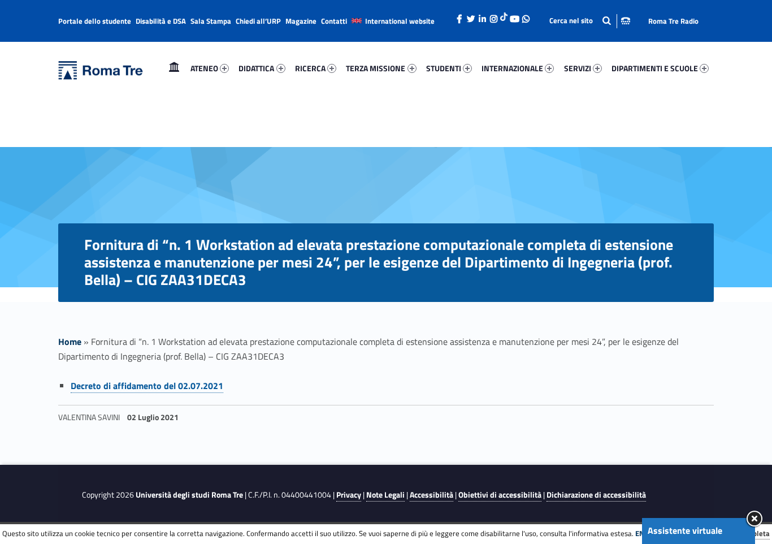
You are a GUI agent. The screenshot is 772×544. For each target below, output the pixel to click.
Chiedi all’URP (258, 21)
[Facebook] (459, 16)
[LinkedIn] (482, 16)
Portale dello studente (94, 21)
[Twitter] (471, 16)
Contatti (334, 21)
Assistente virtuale (685, 530)
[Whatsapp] (526, 16)
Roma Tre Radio (673, 21)
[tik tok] (504, 15)
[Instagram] (493, 16)
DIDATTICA (256, 68)
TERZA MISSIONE (375, 68)
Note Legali (385, 495)
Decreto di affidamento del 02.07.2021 (147, 385)
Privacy (348, 495)
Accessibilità (431, 495)
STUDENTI (443, 68)
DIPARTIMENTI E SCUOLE (654, 68)
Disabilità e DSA (161, 21)
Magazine (300, 21)
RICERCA (310, 68)
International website (400, 21)
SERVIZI (577, 68)
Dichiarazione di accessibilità (596, 495)
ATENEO (204, 68)
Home (174, 68)
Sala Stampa (210, 21)
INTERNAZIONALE (512, 68)
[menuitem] (174, 68)
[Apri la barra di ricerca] (590, 20)
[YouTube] (514, 16)
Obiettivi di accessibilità (499, 495)
